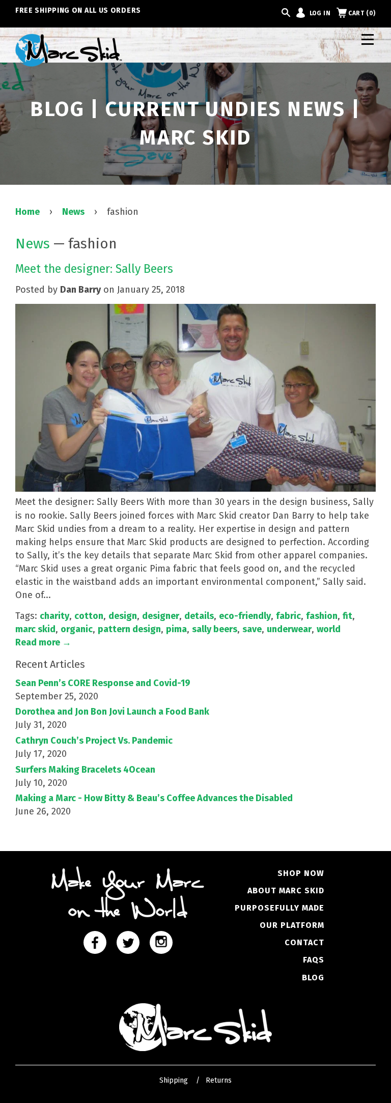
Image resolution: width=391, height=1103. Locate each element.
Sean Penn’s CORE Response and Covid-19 (102, 683)
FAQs (313, 960)
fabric (288, 615)
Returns (219, 1080)
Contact (304, 942)
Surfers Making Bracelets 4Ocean (85, 769)
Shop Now (300, 873)
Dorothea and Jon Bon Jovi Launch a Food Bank (112, 711)
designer (160, 615)
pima (176, 629)
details (199, 615)
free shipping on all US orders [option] (78, 10)
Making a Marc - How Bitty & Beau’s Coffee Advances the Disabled (154, 798)
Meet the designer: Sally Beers (94, 269)
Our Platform (292, 925)
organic (77, 629)
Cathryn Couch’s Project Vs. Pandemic (94, 740)
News (73, 211)
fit (347, 615)
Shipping (173, 1080)
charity (54, 615)
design (122, 615)
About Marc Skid (285, 890)
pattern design (129, 629)
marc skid (35, 629)
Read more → (43, 642)
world (329, 629)
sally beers (214, 629)
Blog (313, 977)
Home (27, 211)
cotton (88, 615)
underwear (289, 629)
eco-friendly (245, 615)
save (252, 629)
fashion (322, 615)
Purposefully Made (279, 908)
